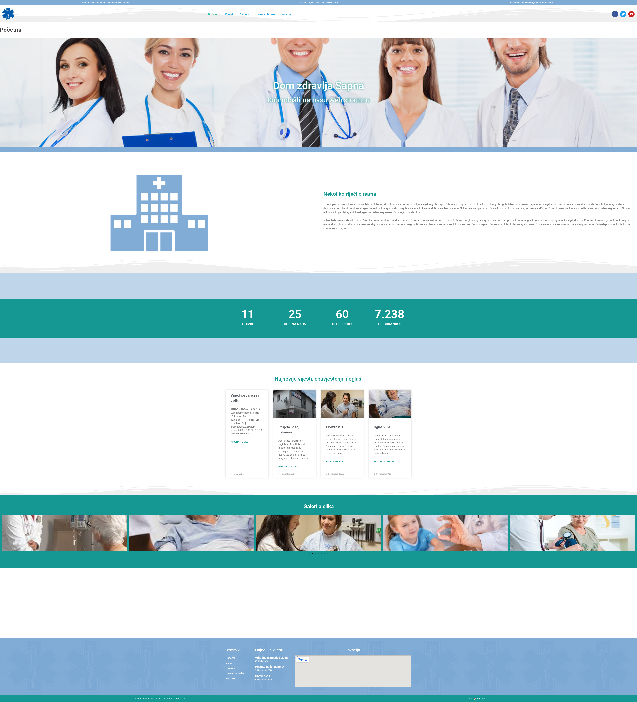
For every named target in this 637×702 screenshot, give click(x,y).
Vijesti (229, 14)
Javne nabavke (265, 14)
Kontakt (286, 14)
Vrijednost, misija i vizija (271, 657)
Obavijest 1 (334, 427)
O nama (244, 14)
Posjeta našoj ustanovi (270, 666)
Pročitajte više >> (241, 442)
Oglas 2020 (382, 427)
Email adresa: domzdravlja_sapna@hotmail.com (530, 2)
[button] (5, 533)
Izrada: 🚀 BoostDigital (478, 698)
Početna (213, 14)
